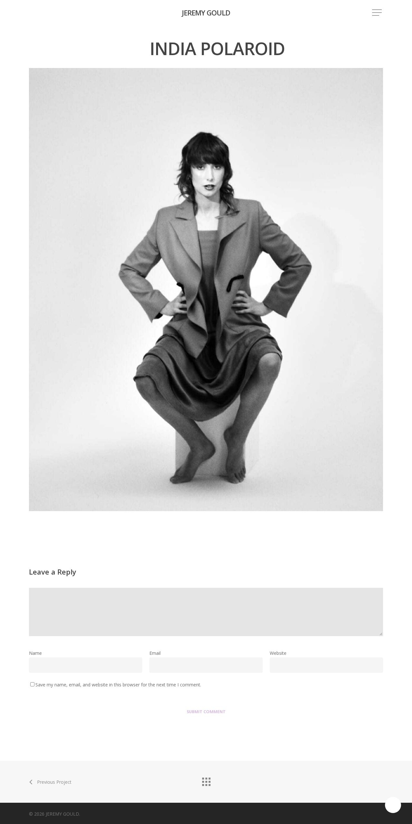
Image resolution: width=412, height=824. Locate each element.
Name (37, 653)
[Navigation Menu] (377, 12)
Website (278, 653)
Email (156, 653)
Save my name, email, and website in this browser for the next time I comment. (118, 685)
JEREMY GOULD (206, 12)
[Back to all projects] (206, 780)
